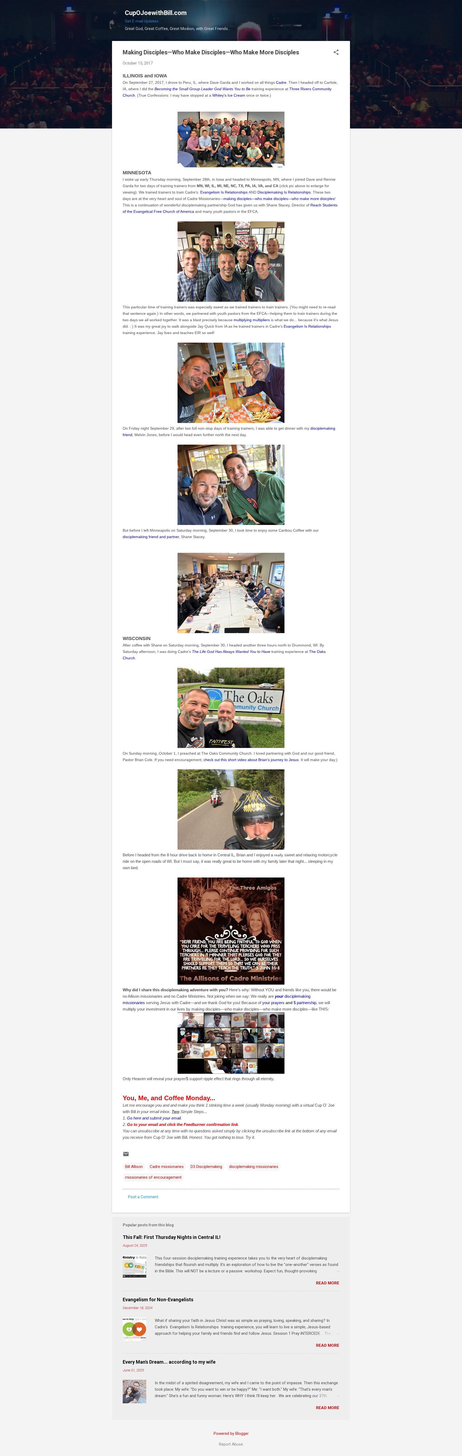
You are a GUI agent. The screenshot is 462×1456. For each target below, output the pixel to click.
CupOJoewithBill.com (156, 13)
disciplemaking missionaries (253, 1166)
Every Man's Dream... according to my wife (169, 1362)
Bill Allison (134, 1166)
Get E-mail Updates (142, 21)
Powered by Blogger (231, 1433)
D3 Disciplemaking (206, 1166)
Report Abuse (231, 1444)
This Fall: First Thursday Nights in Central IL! (172, 1237)
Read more (327, 1283)
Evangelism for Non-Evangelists (158, 1299)
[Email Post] (126, 1156)
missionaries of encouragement (153, 1177)
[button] (336, 52)
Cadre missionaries (167, 1166)
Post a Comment (143, 1196)
